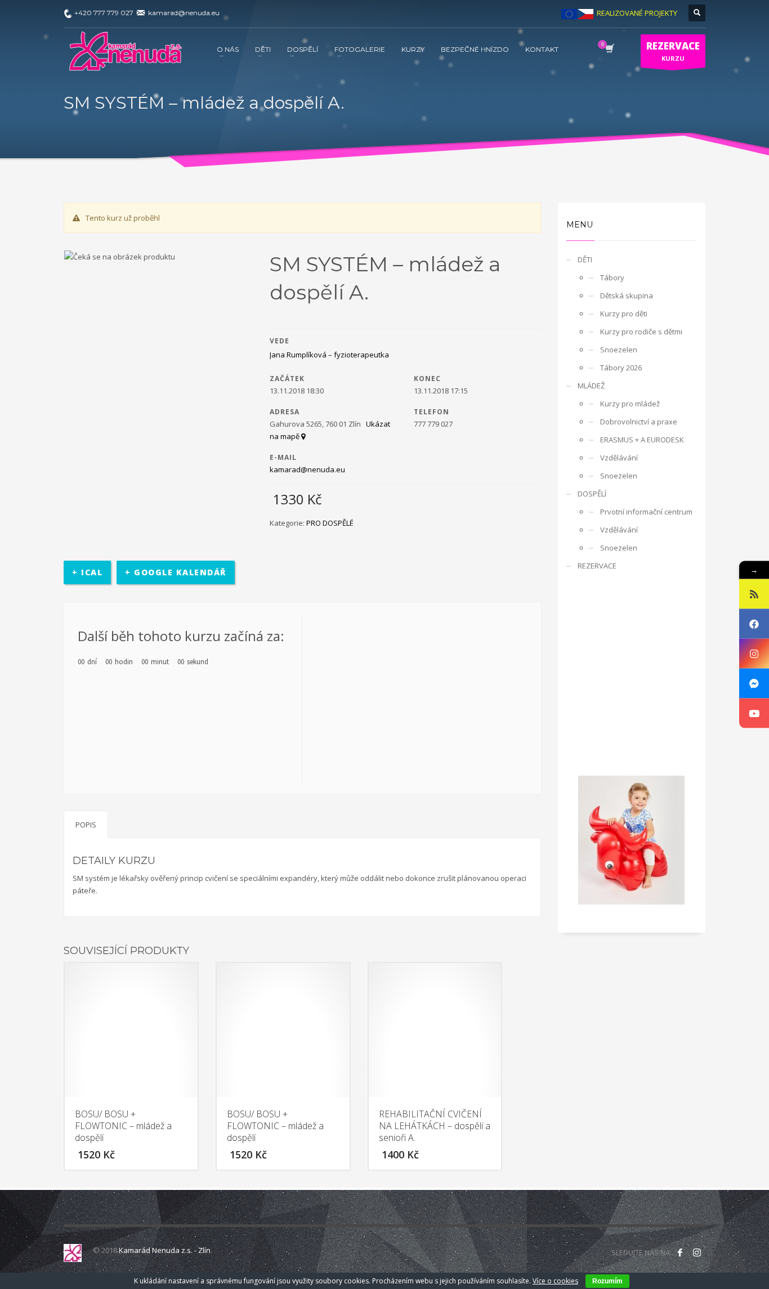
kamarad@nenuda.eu (307, 469)
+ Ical (87, 572)
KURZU (673, 50)
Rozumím (607, 1281)
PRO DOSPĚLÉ (330, 523)
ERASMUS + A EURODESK (642, 440)
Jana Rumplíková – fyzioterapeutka (329, 355)
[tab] (86, 824)
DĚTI (585, 259)
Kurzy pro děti (623, 313)
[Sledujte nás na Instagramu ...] (696, 1252)
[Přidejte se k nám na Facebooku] (680, 1252)
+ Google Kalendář (175, 572)
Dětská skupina (626, 295)
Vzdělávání (619, 458)
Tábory (612, 277)
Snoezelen (618, 349)
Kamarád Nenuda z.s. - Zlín (165, 1250)
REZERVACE (597, 566)
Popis (85, 825)
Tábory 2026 (621, 367)
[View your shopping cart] (609, 49)
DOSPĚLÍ (592, 494)
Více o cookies (555, 1281)
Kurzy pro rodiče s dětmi (641, 331)
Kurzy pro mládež (630, 404)
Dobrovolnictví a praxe (638, 422)
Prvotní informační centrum (646, 512)
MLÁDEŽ (591, 386)
